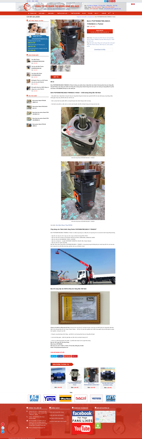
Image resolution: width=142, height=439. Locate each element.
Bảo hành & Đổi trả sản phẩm (56, 418)
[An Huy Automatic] (71, 6)
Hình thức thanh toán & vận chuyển (57, 421)
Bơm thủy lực (103, 44)
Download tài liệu (99, 49)
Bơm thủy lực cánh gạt (105, 37)
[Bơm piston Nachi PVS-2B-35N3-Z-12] (29, 101)
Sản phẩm (84, 16)
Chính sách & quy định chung (56, 412)
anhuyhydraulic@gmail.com (39, 38)
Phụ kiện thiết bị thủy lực (105, 39)
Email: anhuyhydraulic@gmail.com (37, 427)
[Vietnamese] (132, 4)
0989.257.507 (37, 36)
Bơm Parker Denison (94, 44)
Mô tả (56, 77)
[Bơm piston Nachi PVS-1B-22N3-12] (29, 125)
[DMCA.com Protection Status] (98, 428)
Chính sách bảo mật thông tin (56, 415)
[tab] (56, 76)
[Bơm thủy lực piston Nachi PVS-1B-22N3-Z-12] (29, 113)
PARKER (97, 39)
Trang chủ (79, 16)
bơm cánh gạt (104, 42)
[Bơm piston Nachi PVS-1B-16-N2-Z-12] (29, 107)
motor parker (110, 44)
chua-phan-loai (91, 16)
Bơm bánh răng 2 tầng (94, 42)
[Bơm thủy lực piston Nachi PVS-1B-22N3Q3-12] (29, 119)
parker (88, 46)
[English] (134, 4)
